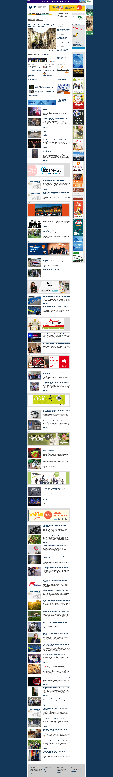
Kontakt (66, 19)
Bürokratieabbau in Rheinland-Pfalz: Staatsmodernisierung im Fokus (56, 634)
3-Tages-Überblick (78, 42)
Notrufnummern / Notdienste (63, 78)
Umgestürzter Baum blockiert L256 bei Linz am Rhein (55, 306)
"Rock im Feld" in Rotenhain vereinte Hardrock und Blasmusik (55, 108)
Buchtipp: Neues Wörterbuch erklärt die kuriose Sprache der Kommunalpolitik (49, 69)
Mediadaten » (59, 772)
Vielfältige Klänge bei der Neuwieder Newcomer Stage (55, 590)
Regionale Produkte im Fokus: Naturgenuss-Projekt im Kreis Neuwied (55, 741)
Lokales (30, 16)
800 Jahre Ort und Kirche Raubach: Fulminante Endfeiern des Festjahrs (56, 568)
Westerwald (31, 19)
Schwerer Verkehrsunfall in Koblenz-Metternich (54, 333)
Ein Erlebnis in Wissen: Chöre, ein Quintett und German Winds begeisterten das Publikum (56, 140)
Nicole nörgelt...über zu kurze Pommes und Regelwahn (49, 75)
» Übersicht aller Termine (33, 95)
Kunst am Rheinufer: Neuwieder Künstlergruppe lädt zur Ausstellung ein (56, 372)
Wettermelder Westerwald (78, 45)
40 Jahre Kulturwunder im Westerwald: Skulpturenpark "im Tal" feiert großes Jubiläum (56, 119)
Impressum (67, 17)
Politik (33, 13)
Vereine (43, 13)
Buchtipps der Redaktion (62, 100)
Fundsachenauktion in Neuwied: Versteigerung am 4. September (55, 709)
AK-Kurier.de (60, 15)
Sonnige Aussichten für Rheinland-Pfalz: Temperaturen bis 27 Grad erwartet (56, 601)
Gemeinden (47, 16)
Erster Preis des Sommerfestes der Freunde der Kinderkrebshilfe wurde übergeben (54, 655)
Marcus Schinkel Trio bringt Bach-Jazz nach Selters (55, 220)
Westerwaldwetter (77, 44)
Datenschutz (67, 16)
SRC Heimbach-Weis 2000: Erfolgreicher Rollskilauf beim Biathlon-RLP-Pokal (56, 259)
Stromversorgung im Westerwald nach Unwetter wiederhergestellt (54, 421)
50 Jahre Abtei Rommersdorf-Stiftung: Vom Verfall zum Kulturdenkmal (42, 26)
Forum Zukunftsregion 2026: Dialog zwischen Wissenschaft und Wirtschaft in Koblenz (53, 181)
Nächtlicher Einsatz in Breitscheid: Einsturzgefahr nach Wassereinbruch (63, 37)
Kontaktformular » (74, 771)
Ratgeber (42, 16)
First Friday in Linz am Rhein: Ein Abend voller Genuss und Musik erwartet (56, 383)
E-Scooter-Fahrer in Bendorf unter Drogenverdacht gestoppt (54, 546)
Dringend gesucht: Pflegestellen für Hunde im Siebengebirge (53, 230)
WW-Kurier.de (60, 16)
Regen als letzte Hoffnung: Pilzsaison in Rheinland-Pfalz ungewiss (56, 612)
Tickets (73, 16)
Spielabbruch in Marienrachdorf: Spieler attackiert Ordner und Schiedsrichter (56, 297)
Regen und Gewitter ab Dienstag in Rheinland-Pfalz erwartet (55, 130)
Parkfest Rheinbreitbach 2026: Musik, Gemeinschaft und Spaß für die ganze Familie (56, 192)
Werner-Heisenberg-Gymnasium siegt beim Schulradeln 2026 (56, 698)
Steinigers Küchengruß (62, 101)
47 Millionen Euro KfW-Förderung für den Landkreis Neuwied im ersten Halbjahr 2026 (55, 751)
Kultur (47, 13)
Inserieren (66, 13)
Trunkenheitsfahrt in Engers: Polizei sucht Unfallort (55, 488)
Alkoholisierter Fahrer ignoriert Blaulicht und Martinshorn (56, 460)
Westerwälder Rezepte (62, 99)
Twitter (45, 771)
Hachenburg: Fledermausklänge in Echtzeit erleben (44, 87)
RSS (44, 769)
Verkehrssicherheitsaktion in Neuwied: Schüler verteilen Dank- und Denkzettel (56, 645)
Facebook (61, 13)
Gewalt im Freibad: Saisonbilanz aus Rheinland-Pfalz (55, 622)
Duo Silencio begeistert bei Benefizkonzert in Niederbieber (56, 343)
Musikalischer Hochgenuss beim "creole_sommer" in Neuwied (55, 498)
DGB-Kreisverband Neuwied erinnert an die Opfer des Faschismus (55, 581)
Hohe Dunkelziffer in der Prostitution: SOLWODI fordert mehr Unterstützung (56, 688)
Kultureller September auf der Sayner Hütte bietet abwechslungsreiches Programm (54, 719)
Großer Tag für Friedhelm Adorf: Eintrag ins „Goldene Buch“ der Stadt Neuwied (55, 729)
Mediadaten (67, 14)
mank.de (75, 48)
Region (30, 13)
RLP (50, 13)
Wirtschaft (38, 13)
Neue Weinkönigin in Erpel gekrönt (51, 269)
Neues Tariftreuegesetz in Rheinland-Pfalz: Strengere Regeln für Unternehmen (55, 449)
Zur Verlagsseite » (33, 773)
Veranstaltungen (36, 16)
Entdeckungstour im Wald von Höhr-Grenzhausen (54, 535)
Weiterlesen (46, 54)
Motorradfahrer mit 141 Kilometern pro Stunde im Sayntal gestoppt (56, 678)
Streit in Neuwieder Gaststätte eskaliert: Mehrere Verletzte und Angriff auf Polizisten (56, 411)
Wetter (50, 16)
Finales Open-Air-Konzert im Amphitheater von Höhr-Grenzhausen (55, 526)
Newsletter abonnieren (62, 79)
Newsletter (60, 17)
